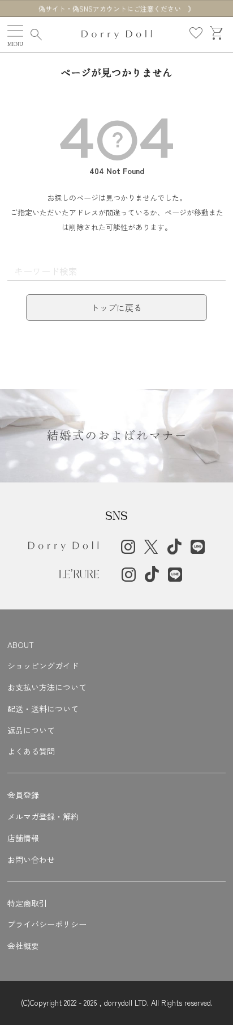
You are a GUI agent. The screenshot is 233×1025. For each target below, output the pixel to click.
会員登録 (23, 794)
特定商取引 (27, 903)
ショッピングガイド (43, 665)
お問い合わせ (31, 859)
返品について (31, 730)
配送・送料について (43, 708)
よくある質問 (31, 751)
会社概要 (23, 945)
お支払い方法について (47, 687)
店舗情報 (23, 838)
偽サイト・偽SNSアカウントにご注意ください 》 (116, 9)
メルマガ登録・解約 (43, 816)
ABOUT (20, 644)
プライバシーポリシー (47, 924)
